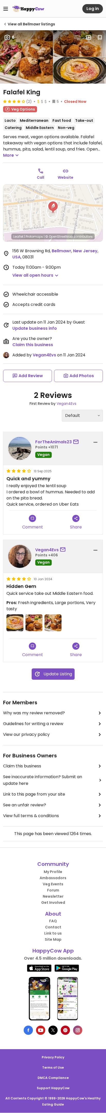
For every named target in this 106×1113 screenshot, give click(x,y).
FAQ (53, 921)
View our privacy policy (26, 734)
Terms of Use (53, 1067)
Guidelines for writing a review (33, 724)
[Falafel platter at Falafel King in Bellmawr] (33, 622)
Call (40, 177)
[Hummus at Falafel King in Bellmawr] (14, 622)
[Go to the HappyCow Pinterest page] (65, 1030)
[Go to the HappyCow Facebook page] (28, 1030)
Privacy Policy (53, 1057)
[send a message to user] (77, 442)
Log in (92, 9)
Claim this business (32, 345)
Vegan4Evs (44, 355)
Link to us (53, 933)
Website (65, 177)
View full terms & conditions (31, 816)
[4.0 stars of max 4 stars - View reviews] (14, 101)
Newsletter (53, 896)
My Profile (53, 871)
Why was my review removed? (34, 713)
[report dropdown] (95, 442)
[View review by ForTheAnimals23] (19, 448)
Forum (53, 890)
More (8, 155)
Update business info (34, 328)
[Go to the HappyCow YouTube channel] (40, 1030)
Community (53, 864)
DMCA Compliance (53, 1078)
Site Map (53, 939)
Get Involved (53, 902)
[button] (53, 207)
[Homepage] (28, 8)
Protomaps (34, 236)
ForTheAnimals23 (53, 442)
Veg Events (53, 884)
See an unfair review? (24, 805)
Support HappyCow (53, 1088)
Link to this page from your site (34, 794)
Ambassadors (53, 877)
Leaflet (18, 236)
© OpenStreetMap (59, 236)
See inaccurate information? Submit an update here (42, 780)
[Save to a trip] (88, 37)
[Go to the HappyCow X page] (53, 1030)
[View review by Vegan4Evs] (19, 556)
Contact (53, 927)
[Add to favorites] (100, 37)
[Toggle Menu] (5, 8)
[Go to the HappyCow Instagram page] (77, 1030)
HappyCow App (53, 950)
